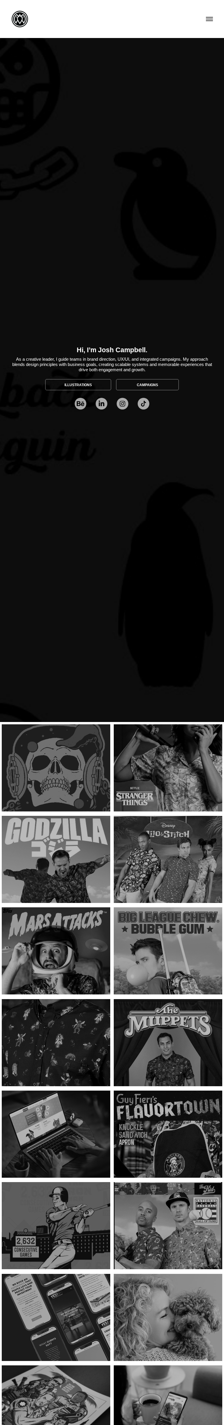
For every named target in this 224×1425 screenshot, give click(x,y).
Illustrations (78, 385)
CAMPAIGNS (147, 385)
